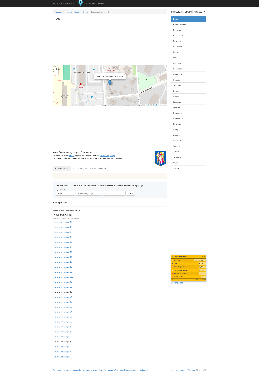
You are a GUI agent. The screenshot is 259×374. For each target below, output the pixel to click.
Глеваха (176, 79)
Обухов (176, 107)
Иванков (176, 90)
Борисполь (178, 46)
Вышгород (177, 74)
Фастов (176, 162)
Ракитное (177, 124)
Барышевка (178, 35)
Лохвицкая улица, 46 (63, 222)
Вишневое (177, 68)
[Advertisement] (110, 45)
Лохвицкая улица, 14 (63, 256)
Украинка (177, 157)
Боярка (176, 52)
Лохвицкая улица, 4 (62, 236)
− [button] (56, 73)
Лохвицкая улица (107, 155)
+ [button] (56, 69)
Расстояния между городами (65, 370)
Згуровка (177, 85)
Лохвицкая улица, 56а (63, 276)
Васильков (177, 63)
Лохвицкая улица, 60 (63, 271)
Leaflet (148, 105)
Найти (130, 193)
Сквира (176, 129)
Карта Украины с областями (110, 370)
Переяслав (178, 113)
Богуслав (177, 41)
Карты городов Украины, (185, 370)
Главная (58, 12)
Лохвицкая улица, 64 (63, 311)
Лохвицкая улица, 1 (62, 227)
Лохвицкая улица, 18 (63, 301)
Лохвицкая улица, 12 (63, 266)
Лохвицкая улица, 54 (63, 296)
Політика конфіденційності (136, 370)
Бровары (177, 30)
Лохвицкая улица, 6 (62, 231)
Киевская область (72, 12)
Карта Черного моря (95, 3)
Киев (85, 12)
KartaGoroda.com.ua (64, 3)
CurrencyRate (177, 282)
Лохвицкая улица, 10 (63, 261)
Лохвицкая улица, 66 (63, 321)
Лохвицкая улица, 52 (63, 286)
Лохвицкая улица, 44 (63, 251)
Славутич (177, 135)
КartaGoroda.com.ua (159, 105)
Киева (71, 155)
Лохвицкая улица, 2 (62, 246)
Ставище (177, 140)
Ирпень (176, 96)
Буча (175, 57)
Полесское (178, 118)
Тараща (176, 146)
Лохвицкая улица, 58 (63, 316)
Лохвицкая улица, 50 (63, 306)
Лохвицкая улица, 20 (63, 241)
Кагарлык (177, 101)
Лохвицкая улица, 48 (63, 281)
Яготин (176, 168)
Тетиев (176, 151)
